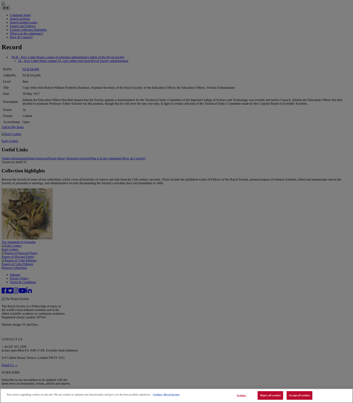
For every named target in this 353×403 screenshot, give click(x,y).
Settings (241, 395)
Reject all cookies (270, 395)
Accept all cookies (299, 395)
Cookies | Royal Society (166, 394)
